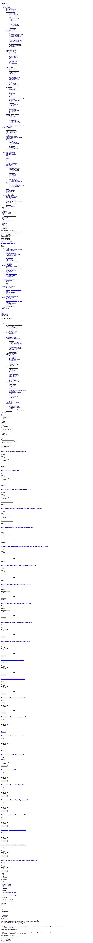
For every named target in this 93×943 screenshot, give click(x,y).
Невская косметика (6, 416)
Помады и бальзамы (10, 132)
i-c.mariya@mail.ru (10, 927)
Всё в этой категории (11, 9)
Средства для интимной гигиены (13, 182)
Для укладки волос (13, 120)
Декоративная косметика (9, 152)
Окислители (11, 37)
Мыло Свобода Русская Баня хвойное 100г (13, 830)
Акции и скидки (7, 213)
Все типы (4, 432)
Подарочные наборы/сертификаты (14, 10)
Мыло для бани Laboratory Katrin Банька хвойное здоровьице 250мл (21, 508)
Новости (5, 214)
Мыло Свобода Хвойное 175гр (10, 470)
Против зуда (5, 426)
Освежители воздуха (11, 200)
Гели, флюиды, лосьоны (14, 77)
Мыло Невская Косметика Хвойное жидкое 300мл (15, 641)
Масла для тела (12, 96)
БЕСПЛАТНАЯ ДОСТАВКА (7, 233)
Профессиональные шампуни (15, 45)
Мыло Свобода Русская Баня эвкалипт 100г (14, 845)
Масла (10, 112)
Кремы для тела (12, 92)
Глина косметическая (14, 79)
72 (14, 445)
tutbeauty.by (6, 915)
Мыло (7, 189)
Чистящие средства (10, 206)
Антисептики (9, 165)
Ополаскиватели (12, 174)
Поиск (2, 245)
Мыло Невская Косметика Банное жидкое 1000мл (15, 584)
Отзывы (5, 218)
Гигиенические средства (9, 162)
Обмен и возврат (7, 212)
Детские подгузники (11, 133)
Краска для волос (13, 63)
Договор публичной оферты (9, 216)
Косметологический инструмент (16, 125)
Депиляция (11, 103)
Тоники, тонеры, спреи (14, 85)
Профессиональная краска (15, 36)
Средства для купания (14, 148)
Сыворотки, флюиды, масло (15, 47)
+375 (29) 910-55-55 (5, 236)
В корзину (3, 466)
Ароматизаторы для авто (11, 203)
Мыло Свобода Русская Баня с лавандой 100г (14, 815)
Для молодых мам (10, 191)
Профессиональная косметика (13, 31)
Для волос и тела (13, 20)
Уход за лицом (9, 67)
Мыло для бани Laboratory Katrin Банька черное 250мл (17, 527)
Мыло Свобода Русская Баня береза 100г (13, 784)
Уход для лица (12, 26)
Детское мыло (12, 144)
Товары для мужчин (10, 12)
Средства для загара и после (12, 114)
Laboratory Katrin (6, 418)
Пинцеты (11, 123)
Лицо (7, 158)
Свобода (4, 417)
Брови (7, 157)
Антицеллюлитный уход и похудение (17, 98)
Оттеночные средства (14, 39)
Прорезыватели (9, 149)
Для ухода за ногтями (14, 121)
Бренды (5, 3)
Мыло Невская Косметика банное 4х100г (13, 679)
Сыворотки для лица (13, 78)
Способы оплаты (7, 883)
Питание (4, 425)
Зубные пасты (12, 171)
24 (11, 445)
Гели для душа (12, 93)
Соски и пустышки (10, 150)
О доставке (5, 881)
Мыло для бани (12, 111)
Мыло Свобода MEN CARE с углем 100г (13, 754)
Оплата (5, 211)
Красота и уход (6, 7)
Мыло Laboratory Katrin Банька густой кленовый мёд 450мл (19, 860)
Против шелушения (6, 429)
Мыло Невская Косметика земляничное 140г (14, 717)
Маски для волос (13, 46)
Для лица (11, 19)
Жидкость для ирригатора (15, 178)
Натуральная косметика (11, 50)
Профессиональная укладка (15, 41)
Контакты (5, 217)
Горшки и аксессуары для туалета (14, 137)
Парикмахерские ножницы (15, 122)
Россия (3, 437)
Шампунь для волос (13, 57)
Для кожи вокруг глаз (14, 83)
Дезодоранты (12, 99)
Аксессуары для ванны (11, 136)
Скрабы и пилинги (13, 72)
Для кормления (9, 138)
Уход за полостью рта (11, 166)
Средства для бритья (13, 17)
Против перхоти (6, 428)
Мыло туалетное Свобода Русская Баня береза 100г (16, 489)
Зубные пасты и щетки (11, 131)
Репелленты (9, 126)
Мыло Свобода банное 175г (9, 769)
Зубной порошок (13, 179)
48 (12, 445)
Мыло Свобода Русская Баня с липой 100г (13, 451)
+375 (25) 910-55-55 (5, 239)
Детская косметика (10, 139)
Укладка (11, 62)
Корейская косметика (11, 30)
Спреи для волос (12, 48)
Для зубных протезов (14, 180)
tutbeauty (5, 916)
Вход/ (2, 243)
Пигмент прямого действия (15, 40)
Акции (4, 4)
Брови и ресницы (13, 80)
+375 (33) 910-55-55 (5, 238)
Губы (7, 155)
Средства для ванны (13, 104)
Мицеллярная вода (13, 84)
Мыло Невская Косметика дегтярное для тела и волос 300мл (18, 565)
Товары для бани (10, 106)
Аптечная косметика (11, 21)
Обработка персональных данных (11, 895)
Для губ (10, 82)
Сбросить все (4, 447)
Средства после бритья (14, 18)
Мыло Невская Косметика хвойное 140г (12, 735)
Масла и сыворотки (13, 56)
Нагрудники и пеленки (11, 135)
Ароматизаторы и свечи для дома (14, 201)
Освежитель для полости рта (15, 181)
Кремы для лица (12, 74)
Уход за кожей (12, 146)
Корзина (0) (12, 243)
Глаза (7, 159)
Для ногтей (11, 105)
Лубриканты (12, 29)
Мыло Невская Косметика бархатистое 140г (14, 698)
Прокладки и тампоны (14, 187)
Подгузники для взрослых (12, 194)
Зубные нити (12, 176)
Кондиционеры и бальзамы (15, 44)
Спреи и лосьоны (13, 61)
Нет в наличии (4, 765)
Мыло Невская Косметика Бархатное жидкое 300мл (16, 603)
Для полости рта (12, 28)
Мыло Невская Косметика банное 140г (12, 660)
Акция (4, 207)
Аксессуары (9, 115)
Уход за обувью (9, 198)
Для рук (10, 94)
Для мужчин (12, 42)
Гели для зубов (12, 175)
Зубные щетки (12, 173)
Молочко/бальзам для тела (15, 100)
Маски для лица (12, 76)
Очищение (11, 73)
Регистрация (6, 243)
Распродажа (6, 5)
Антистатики (9, 202)
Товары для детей (7, 127)
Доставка (5, 209)
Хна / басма (11, 66)
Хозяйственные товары (8, 195)
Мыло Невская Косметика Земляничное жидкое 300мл (17, 622)
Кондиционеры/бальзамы (14, 60)
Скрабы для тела (12, 101)
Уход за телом (9, 87)
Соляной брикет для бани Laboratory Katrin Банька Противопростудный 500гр (24, 546)
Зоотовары (8, 205)
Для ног (10, 95)
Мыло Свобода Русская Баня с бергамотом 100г (15, 800)
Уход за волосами (10, 51)
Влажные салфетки (10, 190)
